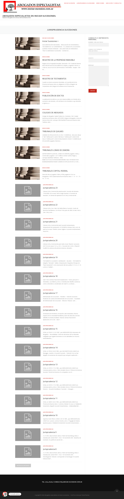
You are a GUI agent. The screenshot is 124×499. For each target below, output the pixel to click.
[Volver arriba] (117, 491)
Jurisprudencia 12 (50, 381)
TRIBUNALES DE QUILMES (52, 131)
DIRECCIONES (100, 3)
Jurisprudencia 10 (50, 415)
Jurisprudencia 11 (50, 398)
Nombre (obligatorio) (95, 42)
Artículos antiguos (23, 465)
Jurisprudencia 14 (50, 347)
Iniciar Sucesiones (48, 38)
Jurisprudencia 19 (50, 257)
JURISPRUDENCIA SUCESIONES (86, 3)
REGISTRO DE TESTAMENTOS (54, 78)
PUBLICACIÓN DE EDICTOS (53, 95)
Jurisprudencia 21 (50, 221)
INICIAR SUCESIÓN (69, 3)
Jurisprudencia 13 (50, 364)
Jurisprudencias (48, 184)
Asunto (90, 58)
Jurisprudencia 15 (50, 328)
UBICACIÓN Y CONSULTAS (113, 3)
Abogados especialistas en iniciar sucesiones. (29, 16)
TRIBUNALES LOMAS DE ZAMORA (55, 150)
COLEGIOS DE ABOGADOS (52, 112)
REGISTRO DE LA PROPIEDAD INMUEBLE (58, 60)
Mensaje (91, 65)
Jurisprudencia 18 (50, 276)
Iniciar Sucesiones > (50, 41)
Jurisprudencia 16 (50, 310)
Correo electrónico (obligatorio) (95, 50)
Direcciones (46, 56)
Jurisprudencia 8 (49, 449)
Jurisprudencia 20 (50, 240)
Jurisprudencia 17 (50, 293)
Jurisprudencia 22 (50, 204)
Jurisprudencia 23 (50, 187)
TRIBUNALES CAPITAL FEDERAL (55, 171)
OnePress (73, 495)
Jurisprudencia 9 (49, 432)
